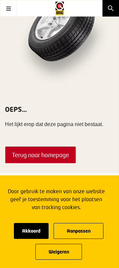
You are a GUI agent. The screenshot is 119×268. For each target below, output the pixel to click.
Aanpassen (79, 231)
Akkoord (31, 231)
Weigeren (59, 251)
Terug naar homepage (40, 154)
